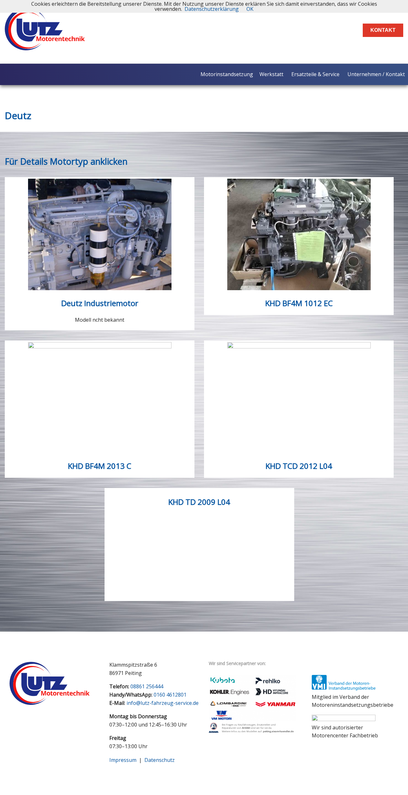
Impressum (122, 759)
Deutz (18, 115)
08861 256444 (146, 686)
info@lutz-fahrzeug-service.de (163, 702)
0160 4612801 (170, 694)
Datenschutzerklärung (212, 8)
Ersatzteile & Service (315, 74)
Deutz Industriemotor (99, 303)
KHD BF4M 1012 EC (299, 303)
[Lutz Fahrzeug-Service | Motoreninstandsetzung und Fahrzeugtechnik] (45, 44)
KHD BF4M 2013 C (99, 466)
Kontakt (383, 30)
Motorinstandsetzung (226, 74)
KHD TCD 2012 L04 (299, 466)
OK (249, 8)
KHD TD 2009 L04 (199, 502)
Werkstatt (271, 74)
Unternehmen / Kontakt (376, 74)
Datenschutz (159, 759)
